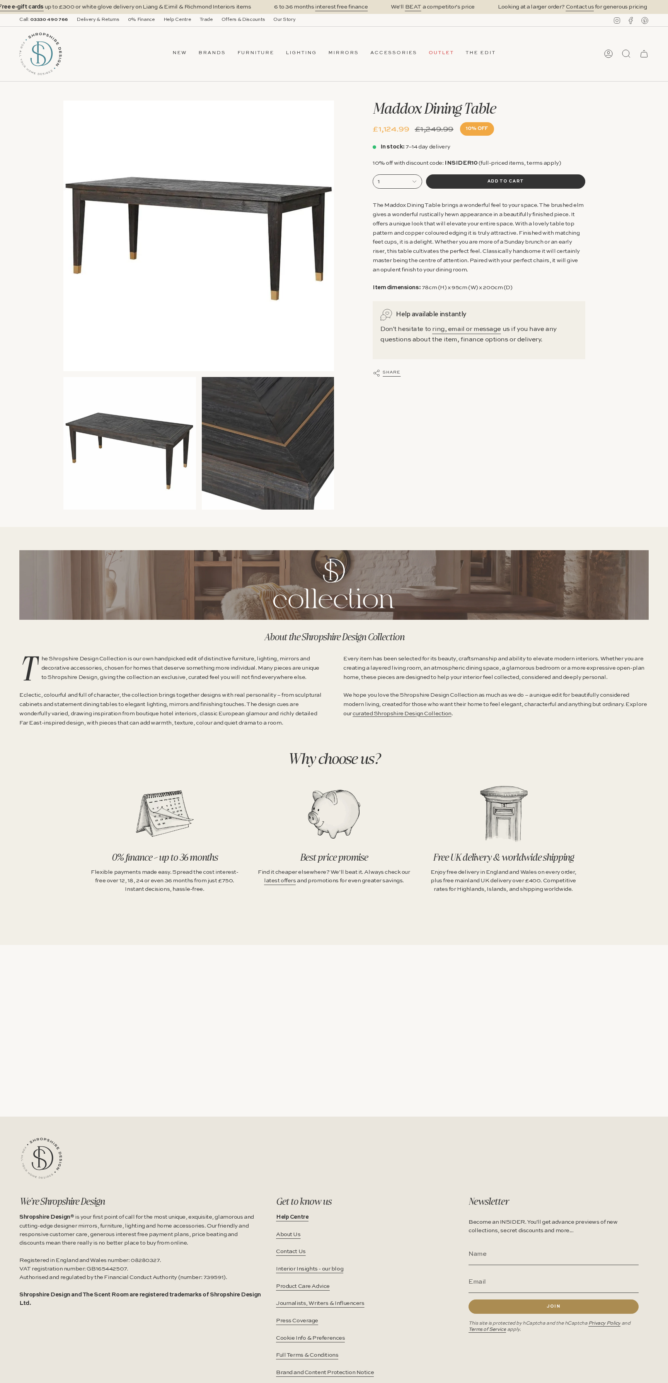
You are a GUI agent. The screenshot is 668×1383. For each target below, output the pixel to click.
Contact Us (291, 1251)
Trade (206, 19)
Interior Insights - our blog (309, 1269)
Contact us (580, 7)
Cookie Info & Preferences (310, 1338)
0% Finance (141, 19)
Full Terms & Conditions (307, 1355)
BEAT (413, 7)
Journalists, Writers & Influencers (320, 1303)
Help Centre (177, 19)
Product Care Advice (303, 1286)
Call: (43, 19)
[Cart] (644, 53)
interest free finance (341, 7)
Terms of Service (487, 1329)
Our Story (284, 19)
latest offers (280, 880)
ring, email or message (466, 329)
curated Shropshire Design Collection (402, 713)
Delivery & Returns (98, 19)
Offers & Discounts (243, 19)
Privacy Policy (604, 1323)
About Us (288, 1234)
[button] (212, 53)
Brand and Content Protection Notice (325, 1372)
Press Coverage (297, 1320)
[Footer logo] (41, 1158)
